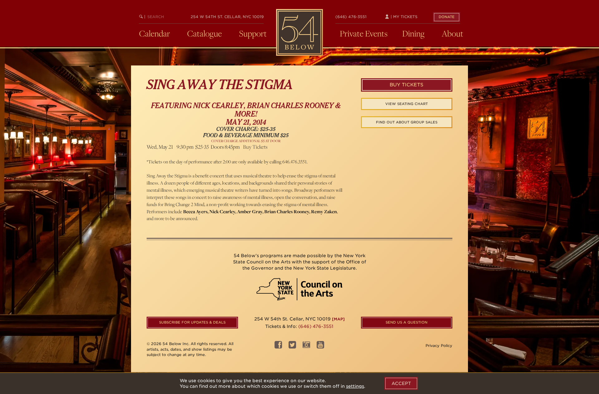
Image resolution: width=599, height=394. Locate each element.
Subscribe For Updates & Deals (192, 322)
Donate (447, 17)
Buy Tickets (255, 147)
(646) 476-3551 (351, 16)
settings (355, 386)
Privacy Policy (439, 345)
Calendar (154, 33)
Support (253, 33)
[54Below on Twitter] (292, 346)
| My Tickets (403, 16)
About (452, 33)
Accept (401, 383)
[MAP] (338, 319)
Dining (413, 33)
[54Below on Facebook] (278, 346)
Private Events (363, 33)
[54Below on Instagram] (306, 346)
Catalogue (204, 33)
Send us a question (406, 322)
